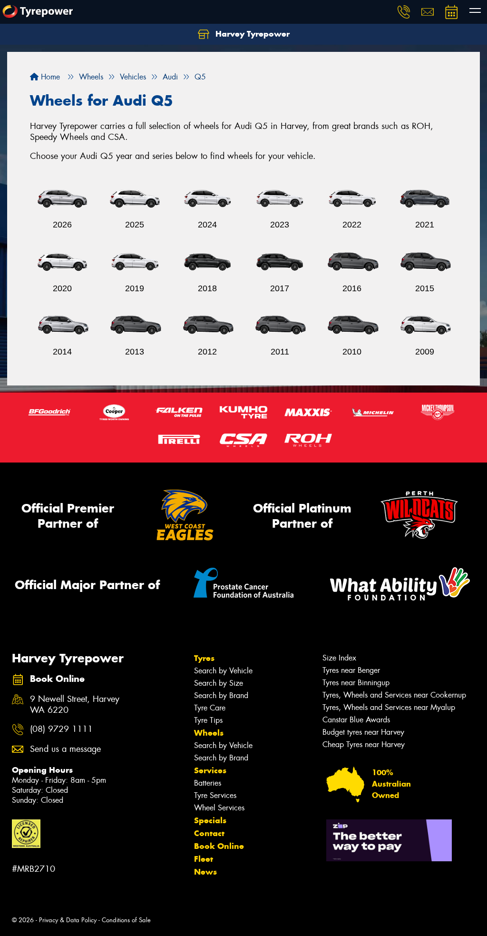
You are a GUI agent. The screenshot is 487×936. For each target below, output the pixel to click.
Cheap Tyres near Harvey (363, 744)
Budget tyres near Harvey (363, 732)
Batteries (207, 783)
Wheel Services (219, 808)
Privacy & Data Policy (68, 920)
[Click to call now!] (403, 12)
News (205, 872)
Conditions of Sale (126, 920)
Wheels (209, 733)
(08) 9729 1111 (61, 729)
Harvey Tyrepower (251, 34)
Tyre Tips (208, 720)
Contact (209, 833)
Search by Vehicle (223, 671)
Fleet (203, 859)
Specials (210, 820)
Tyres (204, 658)
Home (49, 77)
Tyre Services (215, 795)
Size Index (339, 658)
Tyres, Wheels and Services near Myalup (388, 707)
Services (210, 770)
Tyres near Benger (351, 670)
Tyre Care (209, 708)
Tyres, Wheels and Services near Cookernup (394, 695)
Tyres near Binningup (356, 683)
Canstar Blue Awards (356, 720)
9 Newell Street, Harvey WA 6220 (74, 705)
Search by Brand (221, 695)
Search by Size (218, 683)
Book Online (219, 846)
